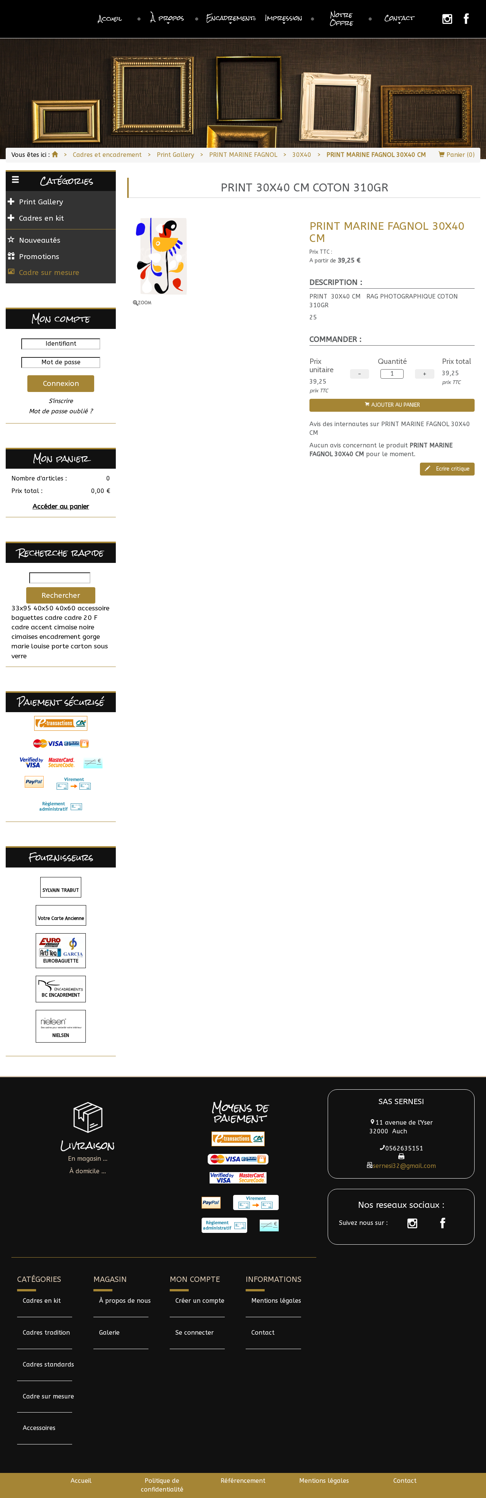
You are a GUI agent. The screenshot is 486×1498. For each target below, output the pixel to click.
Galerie (109, 1332)
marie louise (30, 646)
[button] (168, 19)
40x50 (43, 608)
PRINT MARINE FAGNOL (243, 154)
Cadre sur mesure (49, 272)
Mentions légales (276, 1300)
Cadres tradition (46, 1332)
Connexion (61, 383)
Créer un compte (199, 1300)
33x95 (21, 608)
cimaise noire (74, 627)
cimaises (24, 637)
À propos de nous (125, 1300)
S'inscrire (61, 401)
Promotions (39, 256)
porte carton (71, 646)
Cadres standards (48, 1364)
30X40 (301, 154)
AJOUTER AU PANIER (395, 405)
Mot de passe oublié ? (61, 411)
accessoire (93, 608)
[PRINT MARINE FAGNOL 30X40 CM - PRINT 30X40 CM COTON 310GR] (215, 259)
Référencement (243, 1480)
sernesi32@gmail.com (404, 1165)
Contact (263, 1332)
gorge (91, 637)
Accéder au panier (61, 506)
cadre (53, 618)
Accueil (81, 1480)
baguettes (27, 618)
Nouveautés (39, 240)
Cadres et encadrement (107, 154)
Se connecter (194, 1332)
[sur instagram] (408, 1223)
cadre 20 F (81, 618)
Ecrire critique (452, 469)
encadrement (59, 637)
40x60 (65, 608)
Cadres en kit (42, 1300)
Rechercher (60, 595)
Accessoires (39, 1428)
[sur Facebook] (439, 1223)
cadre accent (31, 627)
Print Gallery (175, 154)
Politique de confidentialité (162, 1485)
